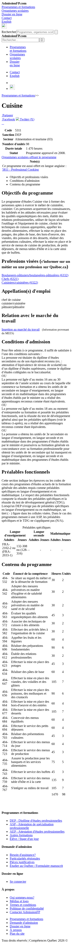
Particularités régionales (25, 858)
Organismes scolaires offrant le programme (29, 157)
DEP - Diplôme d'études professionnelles (36, 820)
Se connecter (18, 881)
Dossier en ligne (12, 14)
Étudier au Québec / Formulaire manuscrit (36, 865)
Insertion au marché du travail (21, 329)
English (6, 21)
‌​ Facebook (8, 119)
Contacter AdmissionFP (25, 912)
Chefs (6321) (10, 279)
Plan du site (17, 933)
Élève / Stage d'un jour (24, 839)
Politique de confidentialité (27, 908)
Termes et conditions (23, 905)
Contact (7, 18)
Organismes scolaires (15, 10)
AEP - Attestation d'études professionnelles (37, 831)
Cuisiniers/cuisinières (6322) (20, 282)
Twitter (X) (26, 119)
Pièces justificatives (22, 862)
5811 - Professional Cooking (20, 169)
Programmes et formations (18, 7)
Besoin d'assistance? (23, 855)
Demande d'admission (24, 922)
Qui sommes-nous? (22, 897)
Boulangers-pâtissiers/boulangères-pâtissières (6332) (35, 275)
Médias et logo (19, 901)
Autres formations (21, 835)
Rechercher (9, 32)
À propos (16, 930)
